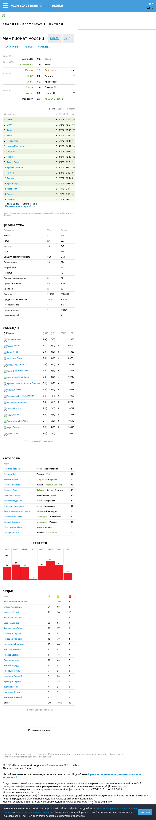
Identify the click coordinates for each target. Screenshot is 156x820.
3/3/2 (61, 162)
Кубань (17, 389)
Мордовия (12, 189)
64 (58, 644)
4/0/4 (61, 157)
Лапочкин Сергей (12, 633)
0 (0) (45, 352)
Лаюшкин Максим (13, 639)
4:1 (72, 490)
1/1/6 (61, 189)
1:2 (72, 532)
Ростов (10, 173)
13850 (71, 396)
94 (58, 612)
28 (58, 676)
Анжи (9, 130)
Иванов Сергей (11, 655)
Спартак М (22, 421)
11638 (71, 414)
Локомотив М (27, 396)
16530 (71, 433)
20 (49, 623)
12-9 (68, 119)
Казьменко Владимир (14, 644)
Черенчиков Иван (12, 485)
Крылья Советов (15, 167)
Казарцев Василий (13, 676)
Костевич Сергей (12, 692)
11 (4, 173)
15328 (71, 352)
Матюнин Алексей (13, 697)
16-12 (68, 146)
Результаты (33, 24)
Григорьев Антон (12, 532)
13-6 (68, 125)
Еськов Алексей (11, 623)
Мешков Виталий (12, 649)
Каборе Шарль (11, 479)
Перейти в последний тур (20, 206)
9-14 (68, 167)
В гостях (71, 109)
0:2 (72, 485)
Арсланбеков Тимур (13, 628)
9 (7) (53, 345)
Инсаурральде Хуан (13, 501)
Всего (52, 109)
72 (58, 617)
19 (73, 119)
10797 (71, 408)
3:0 (72, 522)
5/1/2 (61, 135)
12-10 (68, 157)
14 (4, 189)
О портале (40, 754)
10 (4, 167)
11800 (71, 339)
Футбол (56, 24)
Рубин (10, 157)
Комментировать (39, 730)
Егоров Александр (13, 607)
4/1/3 (61, 146)
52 (58, 649)
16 (73, 135)
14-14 (68, 151)
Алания (10, 178)
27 (58, 671)
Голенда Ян (9, 474)
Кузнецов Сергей (12, 681)
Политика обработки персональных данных (27, 757)
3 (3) (53, 352)
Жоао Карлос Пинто (13, 527)
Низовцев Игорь (12, 671)
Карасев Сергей (11, 612)
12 (73, 157)
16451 (71, 389)
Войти (149, 8)
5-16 (68, 199)
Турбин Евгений (11, 687)
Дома (61, 109)
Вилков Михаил (11, 660)
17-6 (68, 135)
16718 (71, 371)
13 (73, 146)
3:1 (72, 516)
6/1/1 (61, 119)
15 (4, 194)
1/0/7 (61, 199)
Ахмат (10, 119)
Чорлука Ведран (12, 469)
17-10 (68, 130)
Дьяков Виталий (12, 522)
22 (49, 601)
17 (73, 130)
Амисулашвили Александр (17, 511)
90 (58, 607)
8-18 (68, 194)
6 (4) (45, 421)
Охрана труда (116, 754)
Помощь (7, 754)
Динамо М (22, 364)
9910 (70, 345)
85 (58, 623)
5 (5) (45, 414)
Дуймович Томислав (14, 506)
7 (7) (45, 345)
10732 (71, 364)
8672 (70, 358)
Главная (11, 24)
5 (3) (45, 383)
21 (49, 607)
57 (58, 628)
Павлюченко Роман (13, 516)
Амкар (16, 345)
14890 (71, 427)
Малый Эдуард (11, 665)
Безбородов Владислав (15, 601)
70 (58, 639)
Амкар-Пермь (13, 162)
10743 (71, 377)
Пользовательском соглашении (34, 812)
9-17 (68, 189)
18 (73, 125)
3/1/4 (61, 167)
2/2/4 (61, 178)
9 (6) (53, 358)
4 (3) (53, 371)
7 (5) (53, 339)
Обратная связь (23, 754)
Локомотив (12, 141)
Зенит (10, 135)
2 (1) (53, 408)
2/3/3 (61, 173)
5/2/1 (61, 130)
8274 (70, 402)
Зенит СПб (22, 371)
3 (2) (53, 364)
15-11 (68, 141)
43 (58, 655)
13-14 (68, 178)
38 (58, 681)
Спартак (11, 151)
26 (58, 687)
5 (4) (45, 389)
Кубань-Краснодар (16, 146)
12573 (71, 383)
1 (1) (53, 396)
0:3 (72, 474)
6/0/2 (61, 125)
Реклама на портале (59, 754)
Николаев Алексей (13, 617)
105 (59, 601)
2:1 (72, 469)
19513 (71, 421)
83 (58, 633)
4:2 (72, 506)
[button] (24, 38)
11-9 (68, 162)
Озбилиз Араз (11, 490)
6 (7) (53, 383)
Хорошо (145, 812)
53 (58, 665)
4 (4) (45, 339)
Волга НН (21, 358)
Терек (16, 427)
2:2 (72, 479)
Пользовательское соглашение (90, 754)
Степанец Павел (12, 495)
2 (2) (53, 433)
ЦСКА (9, 125)
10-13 (68, 183)
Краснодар (12, 183)
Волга (10, 194)
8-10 (68, 173)
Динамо (10, 199)
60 (58, 660)
